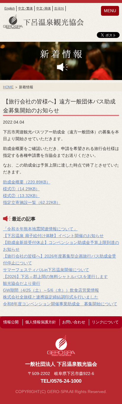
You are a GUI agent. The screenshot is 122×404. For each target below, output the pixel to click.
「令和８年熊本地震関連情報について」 (40, 228)
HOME (8, 87)
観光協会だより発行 (21, 283)
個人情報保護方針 (40, 322)
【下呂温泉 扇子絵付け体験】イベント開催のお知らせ (53, 235)
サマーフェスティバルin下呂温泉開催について (46, 269)
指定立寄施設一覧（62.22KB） (31, 202)
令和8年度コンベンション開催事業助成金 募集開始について (60, 303)
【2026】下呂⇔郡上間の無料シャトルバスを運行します (55, 276)
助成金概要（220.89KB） (26, 182)
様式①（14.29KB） (21, 188)
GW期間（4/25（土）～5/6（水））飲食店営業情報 (51, 290)
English (9, 8)
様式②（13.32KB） (21, 195)
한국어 (59, 8)
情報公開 (11, 322)
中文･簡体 (43, 8)
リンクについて (105, 322)
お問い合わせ (73, 322)
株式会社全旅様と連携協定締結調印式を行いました (50, 297)
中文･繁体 (25, 8)
